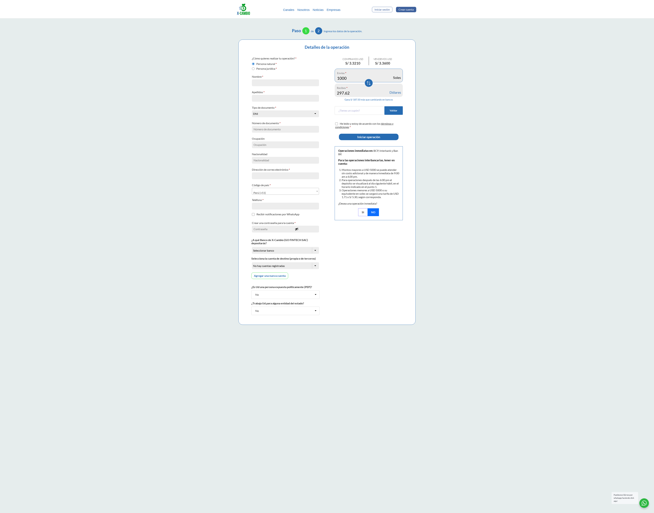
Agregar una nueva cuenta (270, 275)
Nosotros (303, 10)
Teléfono (257, 199)
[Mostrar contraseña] (306, 229)
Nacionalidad (260, 154)
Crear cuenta (406, 9)
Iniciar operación (368, 137)
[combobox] (285, 191)
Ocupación (258, 138)
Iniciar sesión (382, 9)
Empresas (333, 10)
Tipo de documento (264, 107)
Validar (393, 110)
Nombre (257, 76)
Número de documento (266, 123)
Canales (288, 10)
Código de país (261, 185)
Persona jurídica (266, 68)
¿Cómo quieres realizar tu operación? (274, 58)
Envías (341, 73)
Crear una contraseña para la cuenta (273, 222)
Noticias (318, 10)
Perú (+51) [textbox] (259, 192)
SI (363, 212)
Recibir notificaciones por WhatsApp (278, 214)
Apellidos (258, 92)
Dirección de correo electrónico (271, 169)
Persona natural (266, 63)
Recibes (342, 87)
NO (373, 212)
